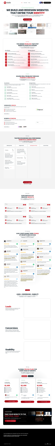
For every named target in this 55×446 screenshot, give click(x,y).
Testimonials (25, 2)
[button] (27, 290)
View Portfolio (6, 113)
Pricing (29, 2)
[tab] (24, 376)
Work (22, 2)
